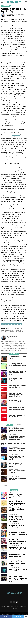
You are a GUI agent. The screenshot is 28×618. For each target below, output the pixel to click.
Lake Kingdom (16, 135)
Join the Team (10, 606)
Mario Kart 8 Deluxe (15, 330)
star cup (21, 331)
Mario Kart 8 (5, 330)
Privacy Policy (23, 606)
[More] (20, 324)
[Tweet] (5, 324)
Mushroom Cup (10, 59)
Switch (4, 333)
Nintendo (4, 331)
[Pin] (17, 324)
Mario (12, 328)
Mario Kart (19, 328)
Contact (16, 606)
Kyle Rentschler (10, 15)
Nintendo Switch (12, 331)
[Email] (14, 324)
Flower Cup (20, 59)
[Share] (2, 324)
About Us (3, 606)
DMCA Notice (14, 608)
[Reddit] (8, 324)
